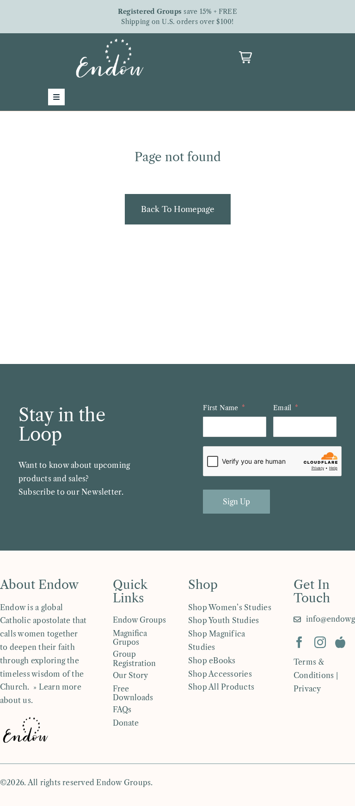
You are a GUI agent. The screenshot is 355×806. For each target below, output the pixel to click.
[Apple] (340, 642)
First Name (220, 408)
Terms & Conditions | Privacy (316, 675)
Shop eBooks (212, 660)
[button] (245, 57)
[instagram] (320, 642)
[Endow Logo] (109, 40)
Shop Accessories (220, 674)
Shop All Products (221, 686)
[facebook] (299, 642)
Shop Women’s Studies (229, 607)
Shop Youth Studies (223, 620)
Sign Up (236, 501)
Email (282, 408)
